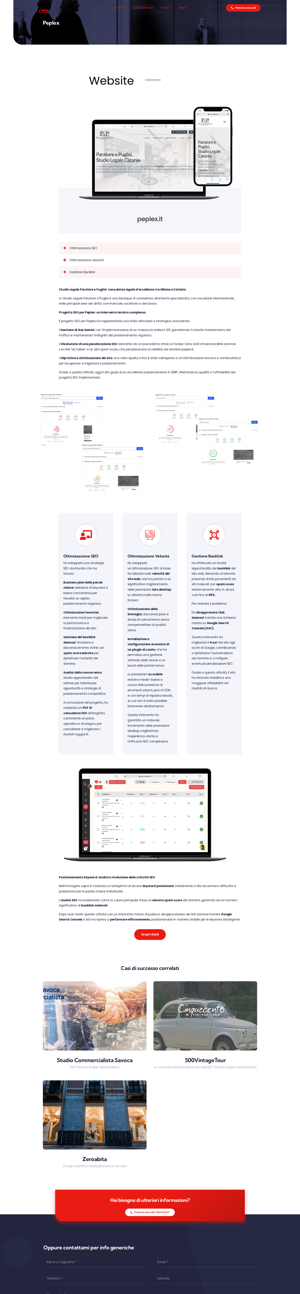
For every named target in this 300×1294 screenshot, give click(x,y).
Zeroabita (94, 1159)
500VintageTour (205, 1060)
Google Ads (71, 1166)
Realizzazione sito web (191, 1067)
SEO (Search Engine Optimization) (94, 1067)
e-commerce (164, 1067)
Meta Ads (87, 1166)
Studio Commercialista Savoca (94, 1060)
